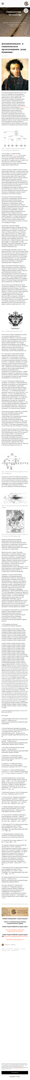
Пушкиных (15, 155)
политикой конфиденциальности (17, 1068)
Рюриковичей (24, 107)
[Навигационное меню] (3, 3)
